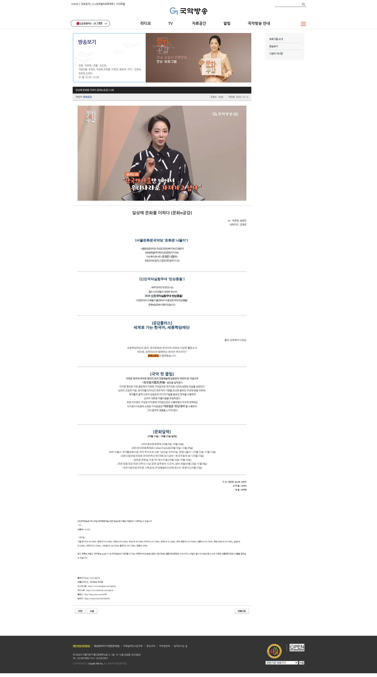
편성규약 (150, 646)
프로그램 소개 (276, 39)
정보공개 (85, 4)
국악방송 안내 (259, 23)
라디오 (145, 23)
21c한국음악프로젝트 (102, 4)
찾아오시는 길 (180, 646)
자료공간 (199, 23)
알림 (227, 23)
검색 (303, 4)
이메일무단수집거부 (133, 646)
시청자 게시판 (276, 53)
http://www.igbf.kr (92, 578)
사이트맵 (120, 4)
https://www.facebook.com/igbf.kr (99, 590)
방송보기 (273, 46)
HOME (75, 4)
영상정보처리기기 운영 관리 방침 (106, 646)
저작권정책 (164, 646)
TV (171, 23)
